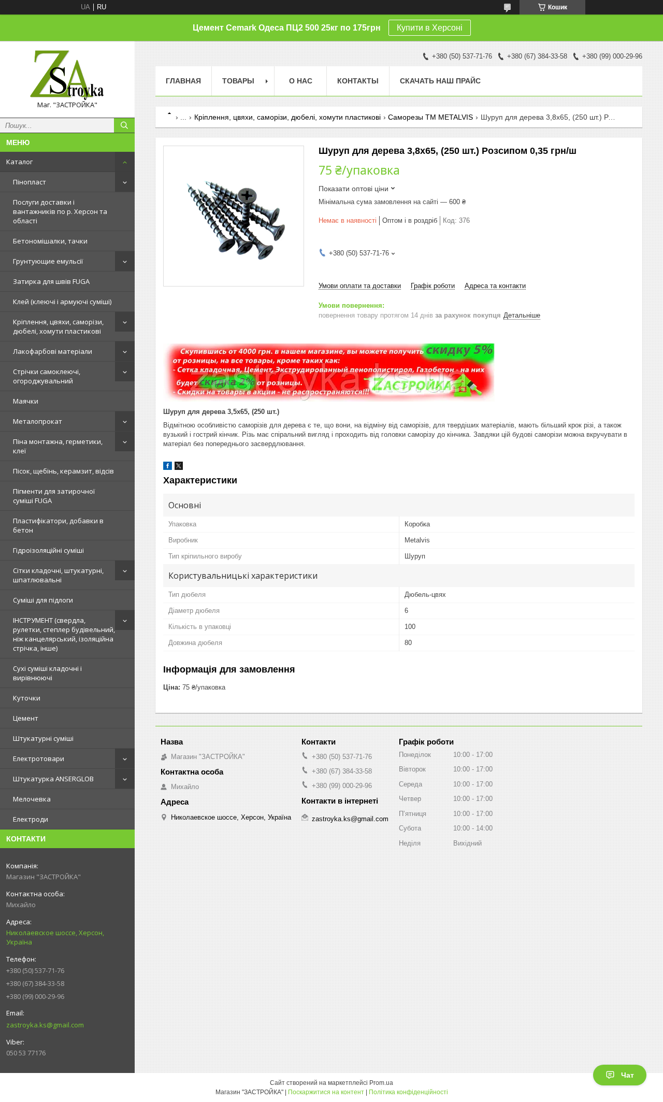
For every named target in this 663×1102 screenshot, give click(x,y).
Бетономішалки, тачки (50, 241)
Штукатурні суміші (43, 738)
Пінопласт (29, 182)
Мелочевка (32, 799)
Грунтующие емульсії (48, 261)
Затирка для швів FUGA (51, 281)
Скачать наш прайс (440, 81)
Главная (183, 81)
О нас (300, 81)
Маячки (25, 401)
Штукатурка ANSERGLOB (53, 778)
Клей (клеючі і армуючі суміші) (62, 301)
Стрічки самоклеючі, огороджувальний (46, 376)
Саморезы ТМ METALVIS (430, 117)
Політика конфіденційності (408, 1092)
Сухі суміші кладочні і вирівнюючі (47, 673)
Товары (238, 81)
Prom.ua (381, 1082)
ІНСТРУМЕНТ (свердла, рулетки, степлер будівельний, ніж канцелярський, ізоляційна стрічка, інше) (64, 634)
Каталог (19, 161)
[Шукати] (124, 125)
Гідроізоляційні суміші (48, 550)
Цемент (25, 718)
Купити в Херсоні (430, 27)
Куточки (26, 698)
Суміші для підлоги (43, 600)
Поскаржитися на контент (326, 1092)
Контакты (358, 81)
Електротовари (38, 758)
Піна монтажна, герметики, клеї (58, 446)
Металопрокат (37, 421)
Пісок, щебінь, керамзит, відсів (63, 471)
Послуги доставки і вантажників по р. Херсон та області (60, 211)
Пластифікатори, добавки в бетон (58, 525)
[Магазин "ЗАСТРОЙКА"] (67, 75)
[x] (179, 467)
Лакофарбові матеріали (52, 351)
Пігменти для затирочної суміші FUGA (54, 495)
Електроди (30, 819)
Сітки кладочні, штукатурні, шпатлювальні (58, 575)
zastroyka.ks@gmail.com (45, 1024)
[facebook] (167, 467)
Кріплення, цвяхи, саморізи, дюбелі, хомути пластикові (58, 326)
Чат (627, 1075)
